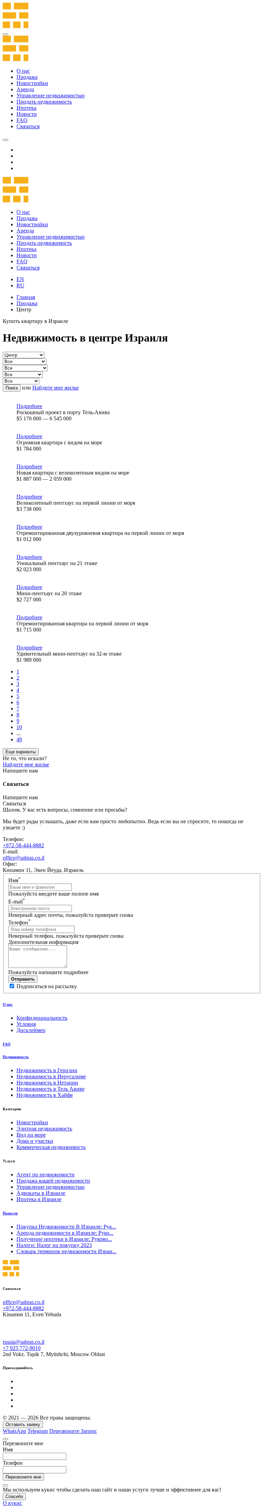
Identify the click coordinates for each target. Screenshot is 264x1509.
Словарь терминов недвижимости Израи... (66, 1251)
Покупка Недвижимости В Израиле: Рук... (66, 1227)
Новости (26, 114)
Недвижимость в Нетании (47, 1083)
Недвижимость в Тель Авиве (50, 1089)
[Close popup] (5, 1439)
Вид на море (31, 1135)
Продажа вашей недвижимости (53, 1181)
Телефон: (13, 839)
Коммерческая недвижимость (51, 1147)
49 (19, 739)
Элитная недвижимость (44, 1128)
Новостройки (32, 83)
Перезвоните (65, 1431)
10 (19, 727)
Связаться (28, 126)
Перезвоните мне (23, 1477)
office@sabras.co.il (23, 858)
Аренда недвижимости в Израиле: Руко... (64, 1233)
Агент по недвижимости (45, 1174)
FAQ (22, 120)
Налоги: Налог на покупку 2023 (54, 1245)
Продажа (26, 77)
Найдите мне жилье (55, 388)
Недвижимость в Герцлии (46, 1070)
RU (20, 285)
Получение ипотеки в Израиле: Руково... (64, 1239)
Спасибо (14, 1496)
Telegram (38, 1431)
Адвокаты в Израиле (40, 1193)
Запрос (89, 1431)
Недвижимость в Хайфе (44, 1095)
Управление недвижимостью (50, 95)
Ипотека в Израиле (39, 1199)
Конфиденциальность (41, 1018)
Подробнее (29, 406)
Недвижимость (16, 1057)
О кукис (12, 1503)
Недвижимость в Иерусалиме (51, 1076)
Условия (26, 1024)
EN (20, 279)
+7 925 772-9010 (22, 1348)
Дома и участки (34, 1141)
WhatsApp (14, 1431)
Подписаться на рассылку (46, 986)
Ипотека (26, 108)
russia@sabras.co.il (23, 1342)
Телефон (19, 922)
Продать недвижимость (44, 102)
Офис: (10, 864)
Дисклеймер (30, 1030)
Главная (25, 297)
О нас (23, 71)
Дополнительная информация (43, 942)
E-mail (16, 902)
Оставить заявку (23, 1424)
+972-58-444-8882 (23, 845)
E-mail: (11, 851)
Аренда (25, 89)
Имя (14, 880)
